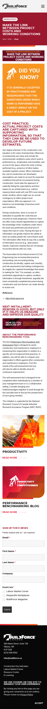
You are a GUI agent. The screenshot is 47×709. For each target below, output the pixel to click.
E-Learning (9, 675)
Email (6, 537)
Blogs (16, 39)
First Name (9, 551)
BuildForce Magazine (17, 599)
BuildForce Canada (17, 6)
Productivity (10, 19)
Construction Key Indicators (16, 666)
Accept (39, 703)
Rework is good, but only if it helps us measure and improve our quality (23, 312)
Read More (10, 457)
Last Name (9, 562)
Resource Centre (11, 672)
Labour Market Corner (17, 591)
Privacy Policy (26, 695)
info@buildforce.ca (13, 658)
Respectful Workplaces (17, 595)
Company (8, 573)
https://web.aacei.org (15, 298)
